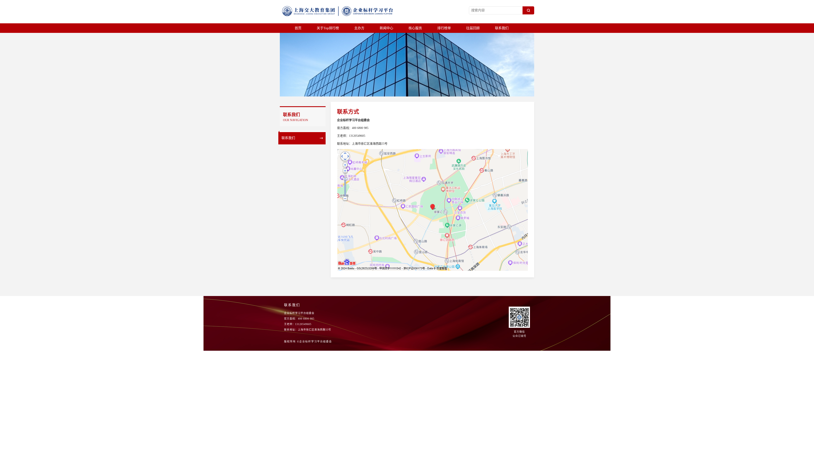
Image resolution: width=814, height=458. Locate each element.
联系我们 (502, 28)
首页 (298, 28)
